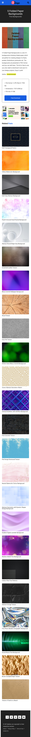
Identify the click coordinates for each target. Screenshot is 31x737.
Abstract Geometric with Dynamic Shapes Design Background (14, 508)
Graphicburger (11, 74)
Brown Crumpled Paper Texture (11, 676)
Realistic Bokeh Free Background (11, 556)
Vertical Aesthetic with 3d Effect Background (15, 411)
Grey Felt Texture (7, 339)
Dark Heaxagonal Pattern (9, 148)
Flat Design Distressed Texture (11, 459)
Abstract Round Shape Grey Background (13, 244)
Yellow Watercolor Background (11, 172)
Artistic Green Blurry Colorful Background (14, 363)
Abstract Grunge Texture (9, 604)
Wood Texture (6, 315)
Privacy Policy (11, 728)
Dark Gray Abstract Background (11, 196)
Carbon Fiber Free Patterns (9, 580)
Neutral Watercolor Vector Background (13, 483)
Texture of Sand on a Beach (10, 700)
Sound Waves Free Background (11, 652)
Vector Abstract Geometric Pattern (12, 387)
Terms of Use (20, 728)
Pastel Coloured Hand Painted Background (14, 220)
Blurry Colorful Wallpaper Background (12, 292)
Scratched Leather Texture (9, 268)
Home (4, 728)
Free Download (15, 98)
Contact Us (5, 731)
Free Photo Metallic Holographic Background (15, 628)
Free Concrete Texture (8, 435)
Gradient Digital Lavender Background (13, 532)
